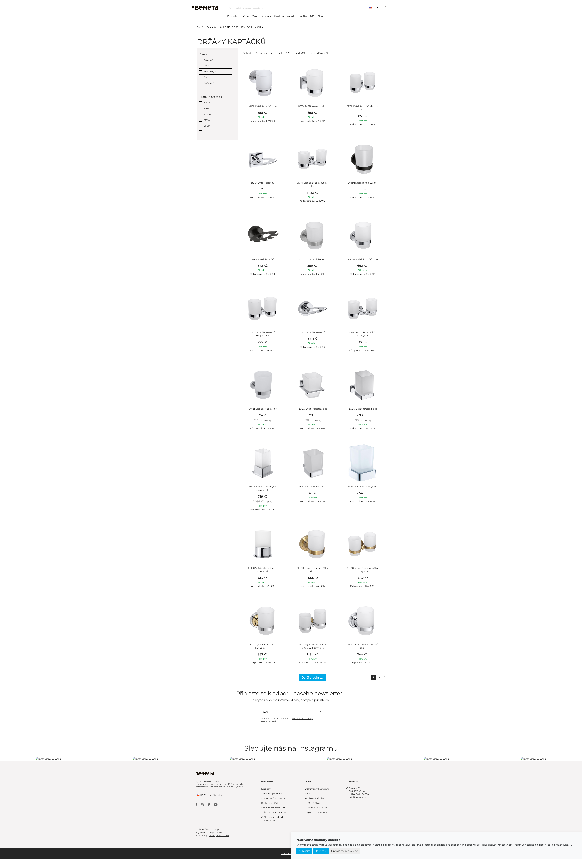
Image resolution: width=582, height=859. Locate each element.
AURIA (208, 114)
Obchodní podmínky (272, 793)
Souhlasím (304, 851)
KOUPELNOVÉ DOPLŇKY (231, 27)
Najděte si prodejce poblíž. (209, 832)
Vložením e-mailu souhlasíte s (287, 719)
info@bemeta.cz (357, 797)
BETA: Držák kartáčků (262, 182)
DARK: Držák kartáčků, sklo (362, 182)
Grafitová (209, 83)
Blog (320, 16)
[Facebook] (197, 804)
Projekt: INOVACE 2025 (317, 807)
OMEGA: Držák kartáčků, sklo (362, 259)
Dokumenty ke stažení (317, 789)
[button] (387, 7)
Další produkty (312, 677)
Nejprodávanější (319, 53)
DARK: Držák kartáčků (262, 259)
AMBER (208, 108)
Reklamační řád (269, 803)
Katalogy (279, 16)
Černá (208, 77)
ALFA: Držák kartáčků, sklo (263, 106)
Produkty (232, 16)
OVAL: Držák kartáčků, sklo (262, 408)
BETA (207, 120)
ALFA (207, 102)
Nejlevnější (284, 53)
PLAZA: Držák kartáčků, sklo (312, 408)
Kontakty (292, 16)
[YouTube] (216, 804)
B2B (312, 16)
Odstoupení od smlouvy (274, 798)
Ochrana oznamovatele (273, 812)
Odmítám (321, 851)
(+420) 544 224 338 (359, 794)
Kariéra (303, 16)
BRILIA (208, 126)
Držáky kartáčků (255, 27)
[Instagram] (202, 804)
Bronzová (210, 71)
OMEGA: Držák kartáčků (312, 332)
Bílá (207, 66)
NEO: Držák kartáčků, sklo (312, 259)
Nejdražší (299, 53)
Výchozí (246, 53)
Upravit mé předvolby (344, 851)
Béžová (208, 60)
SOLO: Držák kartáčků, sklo (362, 486)
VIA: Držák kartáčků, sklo (312, 486)
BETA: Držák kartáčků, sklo (312, 106)
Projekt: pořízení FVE (316, 812)
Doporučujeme (264, 53)
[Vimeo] (209, 804)
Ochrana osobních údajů (274, 807)
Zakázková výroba (261, 16)
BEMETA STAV (312, 803)
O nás (246, 16)
